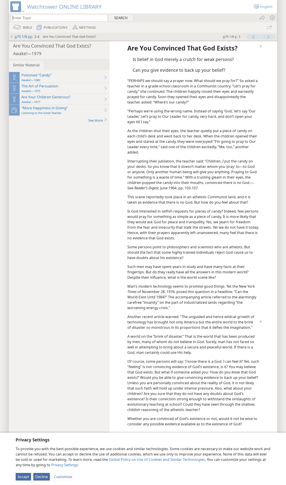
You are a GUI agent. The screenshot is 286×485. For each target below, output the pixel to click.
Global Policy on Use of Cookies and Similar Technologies (157, 459)
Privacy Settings (64, 464)
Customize (63, 476)
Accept (23, 476)
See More (95, 120)
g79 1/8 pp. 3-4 (27, 36)
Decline (41, 476)
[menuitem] (272, 17)
